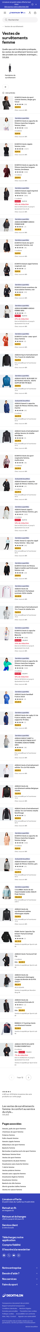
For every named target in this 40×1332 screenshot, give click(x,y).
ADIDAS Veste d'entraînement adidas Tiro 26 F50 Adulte (27, 766)
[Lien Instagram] (18, 1255)
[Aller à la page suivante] (28, 1077)
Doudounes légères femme (13, 1177)
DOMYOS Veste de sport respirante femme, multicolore (24, 458)
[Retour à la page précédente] (11, 1077)
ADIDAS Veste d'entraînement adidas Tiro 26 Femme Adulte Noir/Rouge (27, 810)
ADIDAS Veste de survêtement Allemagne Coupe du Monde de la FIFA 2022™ (25, 978)
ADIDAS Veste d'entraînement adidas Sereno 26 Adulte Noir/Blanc (27, 433)
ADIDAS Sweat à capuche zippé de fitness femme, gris (26, 863)
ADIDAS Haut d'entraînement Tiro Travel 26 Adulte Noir (26, 356)
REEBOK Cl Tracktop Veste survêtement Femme (25, 1024)
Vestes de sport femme (11, 1157)
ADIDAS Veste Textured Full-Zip (26, 955)
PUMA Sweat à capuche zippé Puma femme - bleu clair (26, 542)
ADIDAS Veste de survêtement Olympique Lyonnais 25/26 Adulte (24, 591)
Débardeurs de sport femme (13, 1145)
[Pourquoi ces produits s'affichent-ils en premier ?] (3, 93)
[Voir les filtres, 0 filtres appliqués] (5, 87)
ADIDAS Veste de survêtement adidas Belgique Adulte (27, 788)
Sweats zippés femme (11, 1141)
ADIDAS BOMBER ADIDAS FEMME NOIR (25, 223)
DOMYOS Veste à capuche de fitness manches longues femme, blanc (26, 123)
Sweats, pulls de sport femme (14, 1129)
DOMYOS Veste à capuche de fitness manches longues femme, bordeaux (26, 167)
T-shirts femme (8, 1167)
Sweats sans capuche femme (14, 1174)
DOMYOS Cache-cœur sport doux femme (26, 338)
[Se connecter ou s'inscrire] (29, 12)
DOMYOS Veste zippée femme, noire (24, 145)
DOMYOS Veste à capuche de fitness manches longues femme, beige (26, 838)
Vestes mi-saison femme (12, 1190)
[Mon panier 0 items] (35, 12)
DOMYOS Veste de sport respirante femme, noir (24, 244)
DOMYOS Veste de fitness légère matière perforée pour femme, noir (26, 568)
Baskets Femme (8, 1148)
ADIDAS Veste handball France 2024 (24, 695)
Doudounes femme (9, 1180)
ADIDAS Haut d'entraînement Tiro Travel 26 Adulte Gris (26, 608)
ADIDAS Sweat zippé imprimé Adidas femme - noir (26, 192)
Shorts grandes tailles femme (14, 1186)
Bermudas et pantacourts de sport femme (19, 1151)
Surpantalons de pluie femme (14, 1161)
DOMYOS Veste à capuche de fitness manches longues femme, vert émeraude (26, 663)
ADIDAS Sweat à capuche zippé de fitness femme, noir (26, 483)
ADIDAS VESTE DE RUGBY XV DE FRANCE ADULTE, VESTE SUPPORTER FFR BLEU (26, 380)
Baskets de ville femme (11, 1183)
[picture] (6, 103)
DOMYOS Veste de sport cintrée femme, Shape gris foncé (25, 99)
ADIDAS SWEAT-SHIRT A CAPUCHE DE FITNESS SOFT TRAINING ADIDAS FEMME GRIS (25, 741)
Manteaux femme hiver (11, 1154)
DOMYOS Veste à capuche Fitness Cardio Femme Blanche (25, 633)
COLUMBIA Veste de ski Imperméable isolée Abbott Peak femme (26, 892)
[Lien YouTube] (14, 1255)
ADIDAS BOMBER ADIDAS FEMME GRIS (25, 309)
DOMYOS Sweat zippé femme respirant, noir (26, 265)
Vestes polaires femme (11, 1170)
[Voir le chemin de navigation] (3, 26)
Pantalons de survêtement (10, 76)
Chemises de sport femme (12, 1132)
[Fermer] (36, 4)
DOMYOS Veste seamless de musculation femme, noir (26, 288)
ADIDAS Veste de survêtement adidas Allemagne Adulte (23, 911)
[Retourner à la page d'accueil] (17, 12)
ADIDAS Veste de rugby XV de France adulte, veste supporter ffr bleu (26, 717)
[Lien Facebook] (4, 1255)
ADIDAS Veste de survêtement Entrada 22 (24, 1001)
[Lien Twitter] (9, 1255)
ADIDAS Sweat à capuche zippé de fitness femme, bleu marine (26, 405)
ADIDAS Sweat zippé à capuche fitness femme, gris (26, 511)
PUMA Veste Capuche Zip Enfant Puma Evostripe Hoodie (25, 934)
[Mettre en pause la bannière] (32, 4)
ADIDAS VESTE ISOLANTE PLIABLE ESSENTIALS (24, 1045)
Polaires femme (8, 1135)
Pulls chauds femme (10, 1138)
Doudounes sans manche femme (15, 1164)
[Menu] (5, 12)
